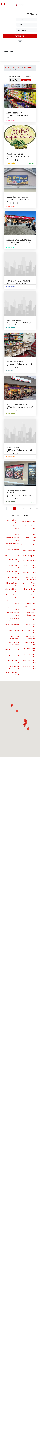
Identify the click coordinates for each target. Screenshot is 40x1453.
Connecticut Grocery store (11, 538)
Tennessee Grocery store (29, 643)
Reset (20, 41)
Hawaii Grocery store (28, 550)
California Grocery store (12, 533)
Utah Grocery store (12, 655)
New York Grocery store (12, 613)
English (7, 56)
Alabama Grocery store (13, 521)
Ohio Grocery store (29, 619)
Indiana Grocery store (13, 560)
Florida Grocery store (28, 544)
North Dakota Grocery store (14, 619)
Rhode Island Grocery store (14, 637)
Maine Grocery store (29, 572)
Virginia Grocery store (13, 661)
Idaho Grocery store (11, 555)
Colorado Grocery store (30, 533)
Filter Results (20, 36)
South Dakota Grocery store (14, 643)
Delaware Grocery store (30, 538)
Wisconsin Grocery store (29, 667)
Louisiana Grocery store (12, 572)
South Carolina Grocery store (31, 637)
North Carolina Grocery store (31, 613)
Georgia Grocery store (13, 550)
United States (9, 51)
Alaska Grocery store (29, 521)
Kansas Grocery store (13, 566)
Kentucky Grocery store (30, 566)
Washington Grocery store (29, 661)
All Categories (17, 67)
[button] (3, 4)
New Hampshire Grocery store (30, 602)
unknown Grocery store (30, 649)
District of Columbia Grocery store (12, 544)
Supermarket (28, 67)
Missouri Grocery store (30, 590)
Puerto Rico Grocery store (29, 631)
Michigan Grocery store (12, 584)
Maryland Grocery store (12, 578)
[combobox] (26, 19)
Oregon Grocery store (30, 625)
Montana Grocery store (12, 596)
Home (8, 67)
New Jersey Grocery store (12, 608)
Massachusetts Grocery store (31, 578)
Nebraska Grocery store (29, 596)
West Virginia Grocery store (14, 667)
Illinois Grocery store (29, 555)
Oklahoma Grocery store (12, 625)
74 (37, 508)
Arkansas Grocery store (30, 527)
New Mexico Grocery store (29, 608)
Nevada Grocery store (13, 602)
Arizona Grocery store (13, 527)
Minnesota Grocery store (29, 584)
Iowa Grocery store (29, 560)
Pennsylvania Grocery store (14, 631)
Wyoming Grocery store (12, 673)
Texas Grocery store (11, 649)
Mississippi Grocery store (12, 590)
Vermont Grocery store (30, 655)
